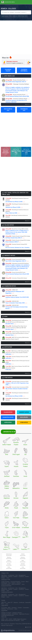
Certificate (21, 602)
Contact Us (6, 623)
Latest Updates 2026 (6, 16)
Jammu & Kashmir (15, 584)
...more (7, 578)
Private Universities (9, 564)
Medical (10, 576)
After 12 (10, 602)
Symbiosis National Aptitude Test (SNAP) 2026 (17, 297)
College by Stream (17, 612)
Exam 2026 (24, 16)
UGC (7, 619)
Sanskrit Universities (22, 564)
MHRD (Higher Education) (19, 619)
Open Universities (22, 561)
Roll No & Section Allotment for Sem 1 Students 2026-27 (17, 247)
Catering (3, 609)
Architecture (11, 575)
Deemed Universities (9, 558)
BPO (9, 607)
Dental (27, 576)
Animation (14, 607)
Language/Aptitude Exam (7, 615)
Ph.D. (2, 604)
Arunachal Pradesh (15, 581)
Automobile (26, 607)
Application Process (24, 614)
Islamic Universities (9, 561)
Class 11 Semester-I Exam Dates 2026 (16, 302)
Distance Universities (22, 558)
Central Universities (22, 554)
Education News (17, 322)
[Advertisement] (16, 38)
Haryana (18, 583)
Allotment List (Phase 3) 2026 (17, 205)
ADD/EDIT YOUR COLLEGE (7, 625)
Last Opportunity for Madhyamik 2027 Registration (15, 291)
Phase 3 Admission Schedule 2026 (17, 217)
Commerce (21, 576)
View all (27, 104)
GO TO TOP (28, 627)
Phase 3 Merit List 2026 (17, 211)
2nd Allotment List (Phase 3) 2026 (17, 200)
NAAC (10, 619)
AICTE (2, 619)
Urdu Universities (22, 568)
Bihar (27, 581)
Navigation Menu (9, 2)
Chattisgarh (4, 583)
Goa (9, 583)
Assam (23, 581)
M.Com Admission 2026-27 (18, 241)
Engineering (4, 576)
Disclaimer (12, 623)
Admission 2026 (16, 16)
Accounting (4, 607)
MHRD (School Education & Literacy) (10, 620)
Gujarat (13, 583)
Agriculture (4, 575)
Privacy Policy (19, 623)
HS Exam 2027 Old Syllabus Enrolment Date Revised (16, 307)
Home (2, 623)
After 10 (3, 602)
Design (3, 578)
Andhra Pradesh (5, 581)
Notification (17, 352)
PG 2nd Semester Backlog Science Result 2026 (17, 95)
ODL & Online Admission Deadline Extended (17, 389)
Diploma (16, 602)
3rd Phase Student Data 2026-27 (18, 237)
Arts (16, 575)
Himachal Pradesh (5, 584)
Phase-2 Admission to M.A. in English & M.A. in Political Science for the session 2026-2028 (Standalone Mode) (17, 231)
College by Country (6, 614)
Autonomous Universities (9, 554)
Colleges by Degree (6, 612)
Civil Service (10, 609)
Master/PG (28, 602)
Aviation (15, 576)
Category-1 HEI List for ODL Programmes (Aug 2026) (17, 383)
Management (22, 575)
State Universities (9, 568)
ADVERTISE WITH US (26, 623)
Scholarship (15, 614)
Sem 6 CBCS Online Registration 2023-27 (16, 80)
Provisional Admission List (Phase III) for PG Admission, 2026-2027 (17, 100)
